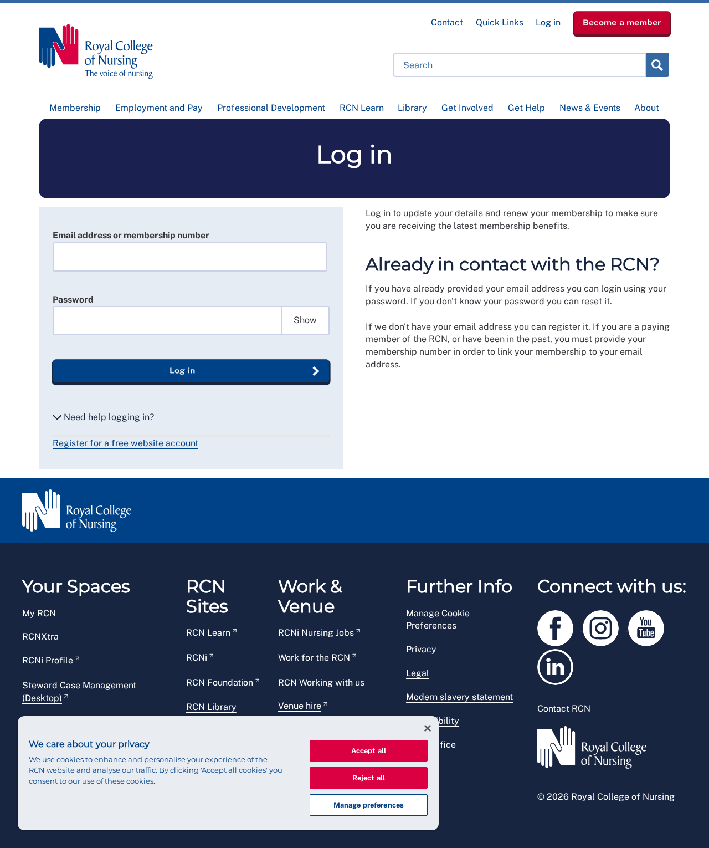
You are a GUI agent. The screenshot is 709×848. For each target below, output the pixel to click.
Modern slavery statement (459, 697)
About (646, 108)
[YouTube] (649, 626)
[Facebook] (560, 626)
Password (73, 299)
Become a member (622, 22)
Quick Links (499, 22)
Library (412, 108)
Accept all (368, 751)
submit (657, 65)
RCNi (196, 657)
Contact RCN (563, 708)
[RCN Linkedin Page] (558, 665)
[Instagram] (605, 626)
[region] (228, 773)
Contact (447, 22)
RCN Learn (362, 108)
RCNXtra (40, 636)
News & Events (589, 108)
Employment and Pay (159, 108)
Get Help (526, 108)
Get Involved (467, 108)
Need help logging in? (107, 417)
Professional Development (271, 108)
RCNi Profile (47, 660)
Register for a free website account (125, 443)
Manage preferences (368, 805)
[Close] (427, 728)
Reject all (368, 778)
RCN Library (211, 707)
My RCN (39, 613)
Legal (417, 673)
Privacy (421, 649)
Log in (548, 22)
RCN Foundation (219, 682)
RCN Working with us (321, 682)
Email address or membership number (131, 235)
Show (305, 320)
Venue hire (299, 706)
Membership (75, 108)
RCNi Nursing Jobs (316, 632)
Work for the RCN (314, 657)
